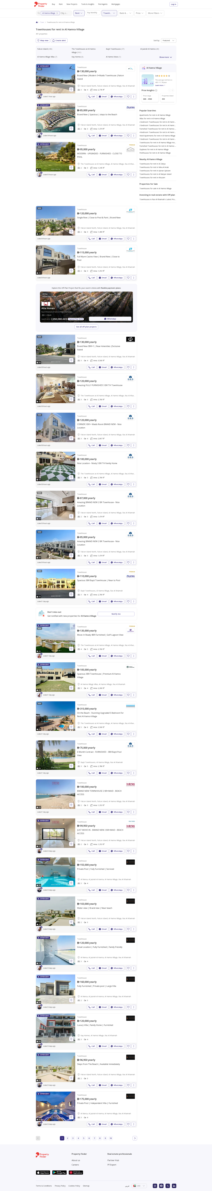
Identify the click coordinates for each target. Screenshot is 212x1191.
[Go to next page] (135, 1138)
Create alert (60, 40)
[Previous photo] (38, 79)
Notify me (116, 614)
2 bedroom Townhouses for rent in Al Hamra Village (160, 122)
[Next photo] (73, 79)
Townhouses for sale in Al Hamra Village (155, 188)
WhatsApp (118, 96)
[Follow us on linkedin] (174, 1186)
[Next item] (172, 90)
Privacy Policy (60, 1186)
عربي (127, 1185)
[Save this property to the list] (128, 96)
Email (104, 96)
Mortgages (115, 4)
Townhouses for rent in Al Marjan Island (155, 174)
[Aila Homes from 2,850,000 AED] (86, 307)
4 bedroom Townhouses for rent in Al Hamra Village (160, 132)
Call (93, 96)
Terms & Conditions (44, 1186)
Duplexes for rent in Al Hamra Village (154, 149)
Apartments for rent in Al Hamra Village (155, 115)
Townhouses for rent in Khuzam (152, 177)
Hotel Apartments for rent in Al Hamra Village (157, 136)
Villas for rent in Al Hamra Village (152, 118)
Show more (164, 57)
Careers (75, 1164)
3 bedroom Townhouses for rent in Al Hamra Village (160, 125)
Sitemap (86, 1186)
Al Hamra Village (48, 13)
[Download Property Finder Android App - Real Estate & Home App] (59, 1172)
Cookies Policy (74, 1186)
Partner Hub (113, 1160)
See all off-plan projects (86, 327)
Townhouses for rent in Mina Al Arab (154, 167)
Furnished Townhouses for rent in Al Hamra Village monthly (163, 146)
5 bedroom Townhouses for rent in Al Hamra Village (160, 139)
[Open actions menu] (134, 96)
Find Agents (102, 4)
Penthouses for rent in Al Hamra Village (155, 153)
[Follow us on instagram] (155, 1186)
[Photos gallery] (55, 78)
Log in (173, 4)
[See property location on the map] (71, 89)
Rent (61, 4)
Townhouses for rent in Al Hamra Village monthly (159, 142)
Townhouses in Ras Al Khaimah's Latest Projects (158, 199)
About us (76, 1160)
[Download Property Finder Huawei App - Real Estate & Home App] (76, 1172)
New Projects (71, 4)
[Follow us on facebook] (161, 1186)
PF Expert (111, 1164)
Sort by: (157, 40)
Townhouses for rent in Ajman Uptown (155, 170)
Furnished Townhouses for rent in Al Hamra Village (159, 129)
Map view (44, 40)
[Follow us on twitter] (168, 1186)
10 (111, 1138)
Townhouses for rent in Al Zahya (152, 164)
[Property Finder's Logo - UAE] (40, 4)
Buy (53, 4)
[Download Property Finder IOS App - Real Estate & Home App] (43, 1172)
